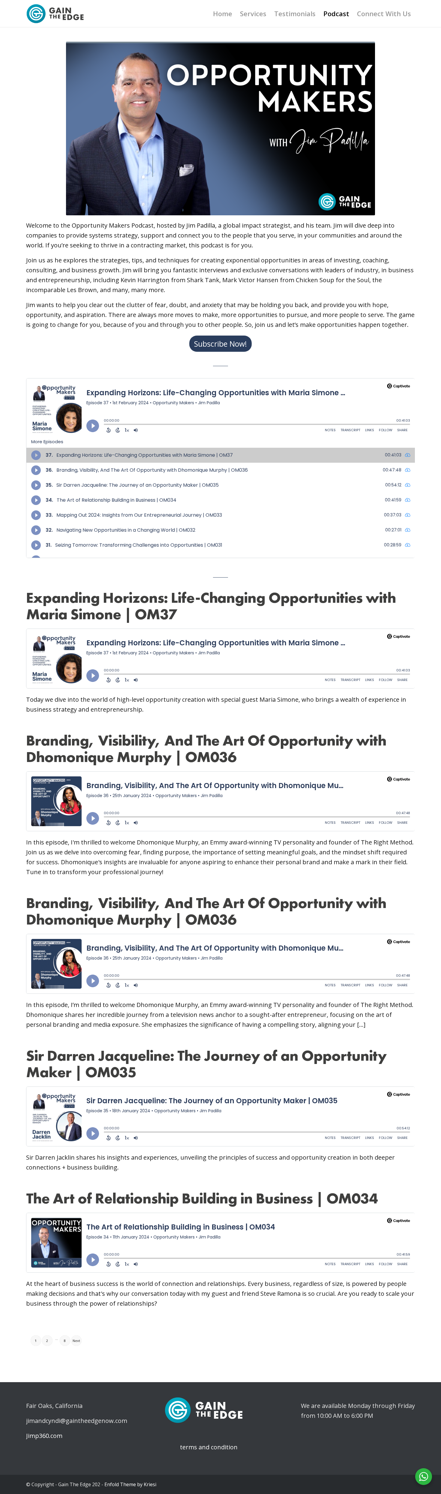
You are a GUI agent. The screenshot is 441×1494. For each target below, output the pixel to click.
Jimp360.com (44, 1436)
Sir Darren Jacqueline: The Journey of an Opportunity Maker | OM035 (206, 1064)
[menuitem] (222, 13)
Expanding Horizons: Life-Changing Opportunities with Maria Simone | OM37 (211, 606)
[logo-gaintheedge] (55, 13)
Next (76, 1340)
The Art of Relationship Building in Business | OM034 (202, 1198)
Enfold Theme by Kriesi (130, 1484)
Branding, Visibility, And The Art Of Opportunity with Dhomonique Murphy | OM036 (206, 748)
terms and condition (201, 1447)
